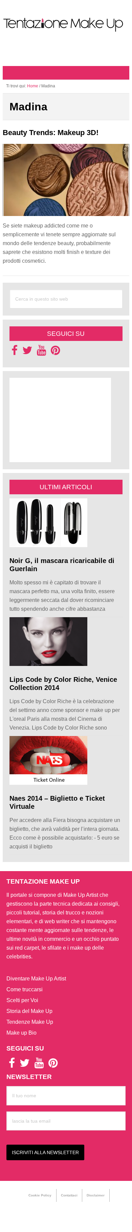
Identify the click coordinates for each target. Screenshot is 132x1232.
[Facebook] (15, 352)
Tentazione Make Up (66, 25)
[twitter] (27, 352)
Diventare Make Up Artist (36, 978)
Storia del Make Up (29, 1011)
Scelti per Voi (22, 1000)
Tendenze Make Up (29, 1022)
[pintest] (55, 352)
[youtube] (41, 352)
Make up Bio (21, 1033)
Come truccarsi (24, 989)
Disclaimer (96, 1195)
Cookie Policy (39, 1195)
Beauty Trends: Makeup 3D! (50, 132)
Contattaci (69, 1195)
